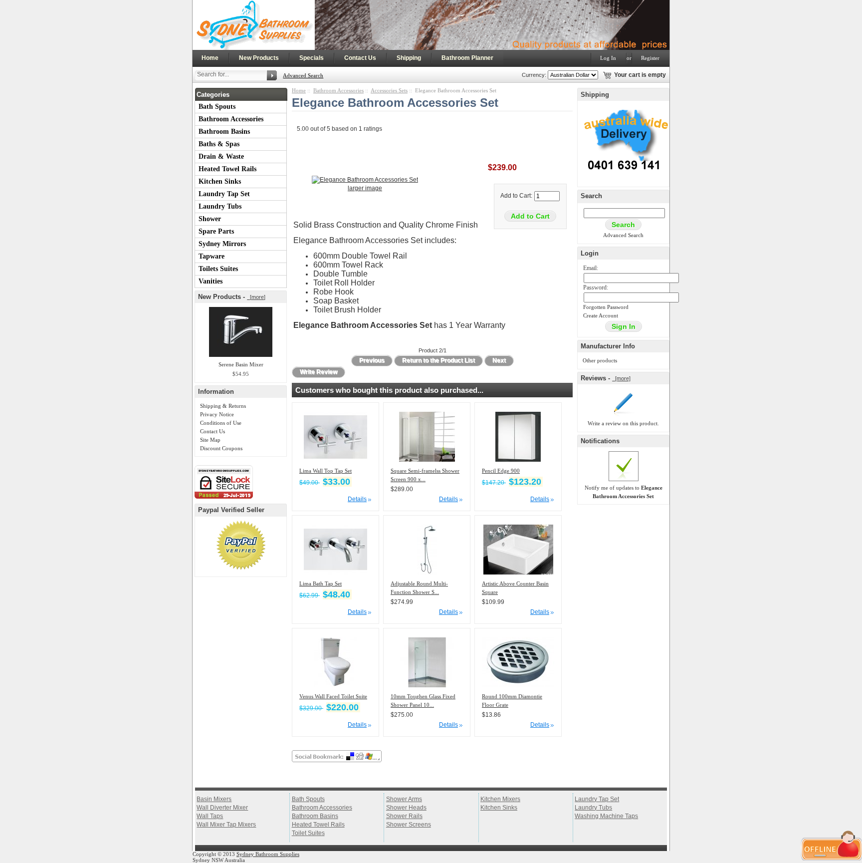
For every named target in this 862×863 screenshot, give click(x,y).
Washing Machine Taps (606, 816)
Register (650, 58)
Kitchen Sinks (220, 181)
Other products (600, 360)
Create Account (600, 315)
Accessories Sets (389, 90)
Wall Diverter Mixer (222, 808)
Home (210, 57)
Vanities (210, 281)
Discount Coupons (221, 448)
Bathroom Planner (467, 57)
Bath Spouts (217, 106)
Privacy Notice (217, 414)
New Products (259, 57)
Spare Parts (216, 231)
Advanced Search (303, 75)
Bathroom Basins (224, 131)
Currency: (532, 75)
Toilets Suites (218, 269)
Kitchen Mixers (500, 799)
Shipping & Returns (223, 406)
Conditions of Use (220, 423)
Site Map (210, 440)
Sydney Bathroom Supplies (267, 854)
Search (591, 196)
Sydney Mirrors (222, 244)
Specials (311, 57)
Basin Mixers (214, 799)
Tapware (211, 256)
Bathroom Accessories (231, 119)
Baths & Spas (219, 144)
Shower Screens (408, 825)
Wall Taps (210, 816)
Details (357, 499)
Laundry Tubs (220, 206)
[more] (256, 297)
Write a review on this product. (623, 423)
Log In (608, 58)
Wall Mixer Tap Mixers (226, 825)
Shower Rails (404, 816)
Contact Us (360, 57)
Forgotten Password (606, 307)
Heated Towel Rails (227, 169)
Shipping (409, 57)
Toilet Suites (308, 833)
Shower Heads (406, 808)
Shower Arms (404, 799)
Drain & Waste (221, 156)
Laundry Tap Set (224, 194)
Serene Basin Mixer (240, 364)
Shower (210, 219)
